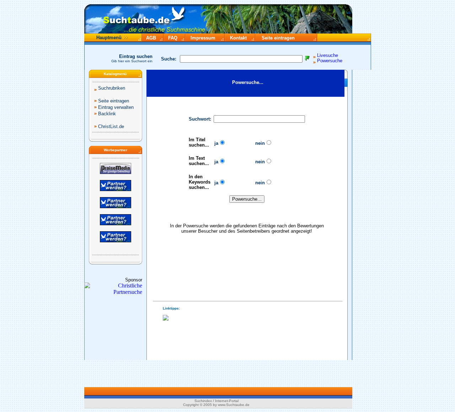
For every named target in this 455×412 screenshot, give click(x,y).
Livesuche (327, 55)
